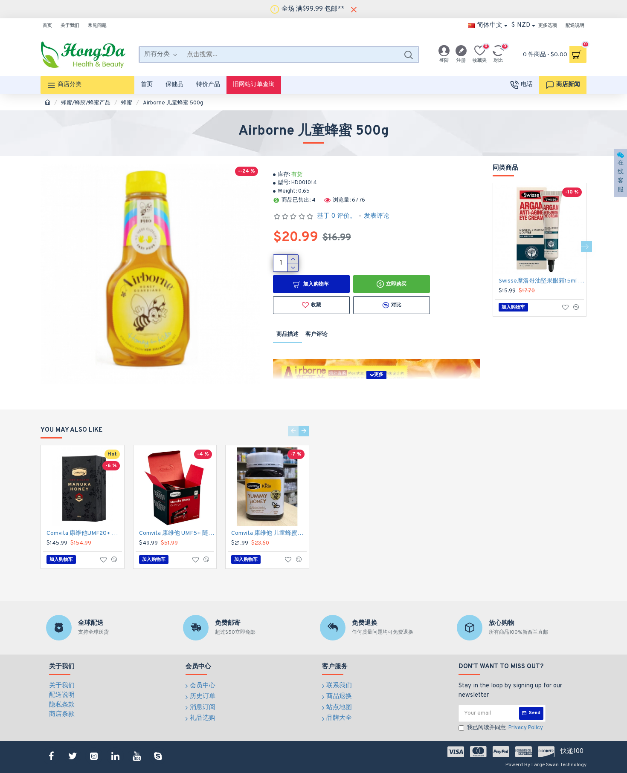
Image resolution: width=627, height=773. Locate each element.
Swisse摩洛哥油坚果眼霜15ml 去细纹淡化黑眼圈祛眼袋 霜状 (541, 281)
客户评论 (316, 334)
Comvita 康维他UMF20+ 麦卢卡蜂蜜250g (84, 533)
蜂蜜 (126, 103)
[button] (492, 246)
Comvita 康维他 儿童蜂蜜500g (269, 533)
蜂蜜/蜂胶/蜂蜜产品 (85, 103)
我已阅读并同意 (505, 727)
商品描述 (287, 334)
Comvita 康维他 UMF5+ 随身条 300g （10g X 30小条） (177, 533)
